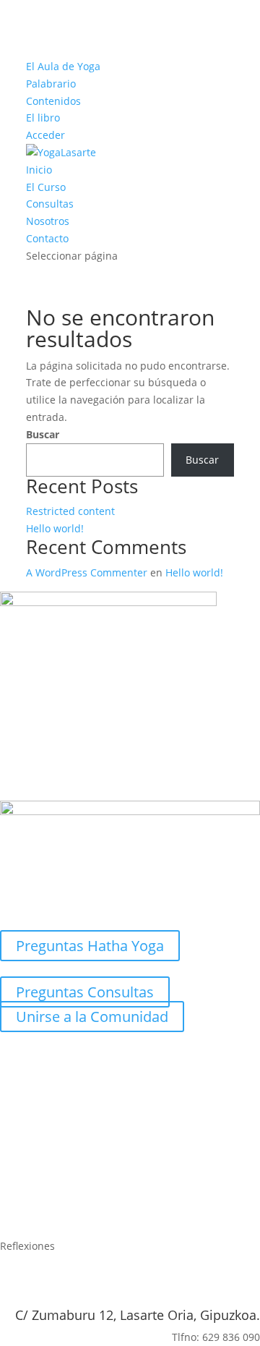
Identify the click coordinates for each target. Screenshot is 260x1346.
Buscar (42, 434)
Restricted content (70, 511)
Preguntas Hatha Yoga (90, 945)
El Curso (46, 187)
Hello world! (55, 528)
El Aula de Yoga (63, 66)
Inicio (39, 169)
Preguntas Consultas (85, 992)
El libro (43, 117)
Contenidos (53, 101)
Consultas (50, 203)
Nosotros (47, 221)
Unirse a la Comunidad (92, 1016)
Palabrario (51, 83)
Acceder (45, 135)
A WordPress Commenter (86, 572)
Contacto (47, 238)
